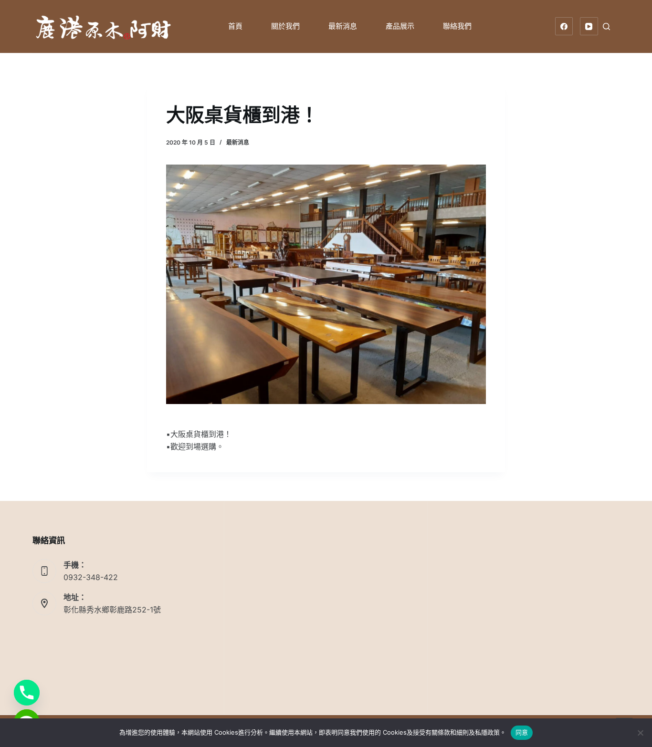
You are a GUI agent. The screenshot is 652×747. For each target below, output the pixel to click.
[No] (640, 732)
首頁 (235, 26)
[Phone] (27, 693)
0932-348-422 (90, 577)
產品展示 (400, 26)
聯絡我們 (457, 26)
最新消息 (342, 26)
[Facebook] (564, 26)
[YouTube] (589, 26)
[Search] (606, 26)
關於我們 (285, 26)
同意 (521, 732)
